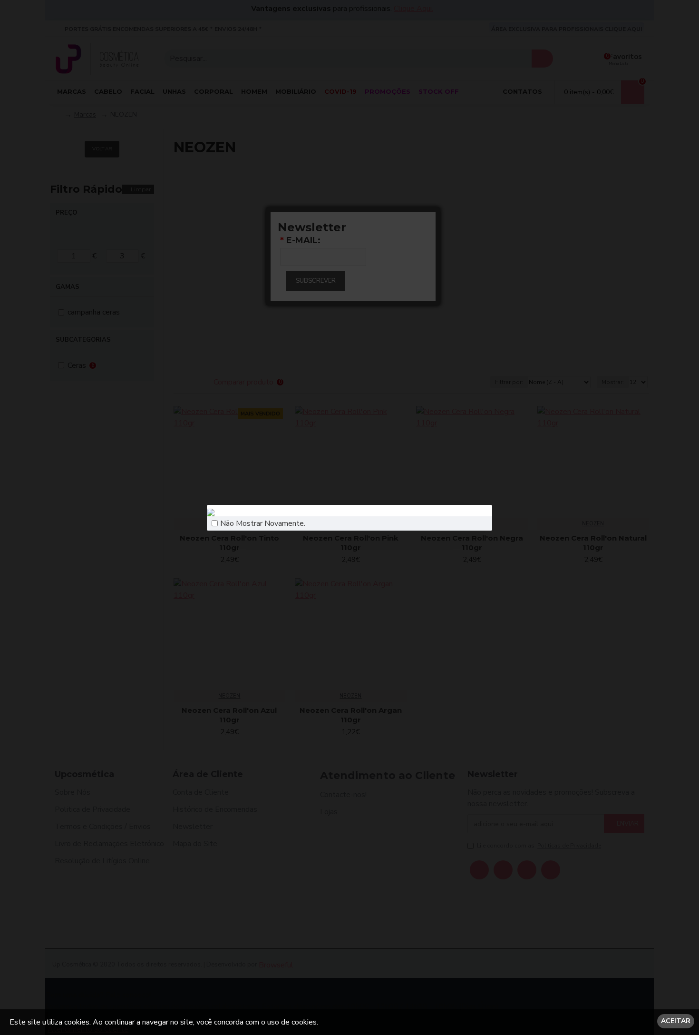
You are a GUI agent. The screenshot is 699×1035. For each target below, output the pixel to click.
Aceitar (675, 1020)
